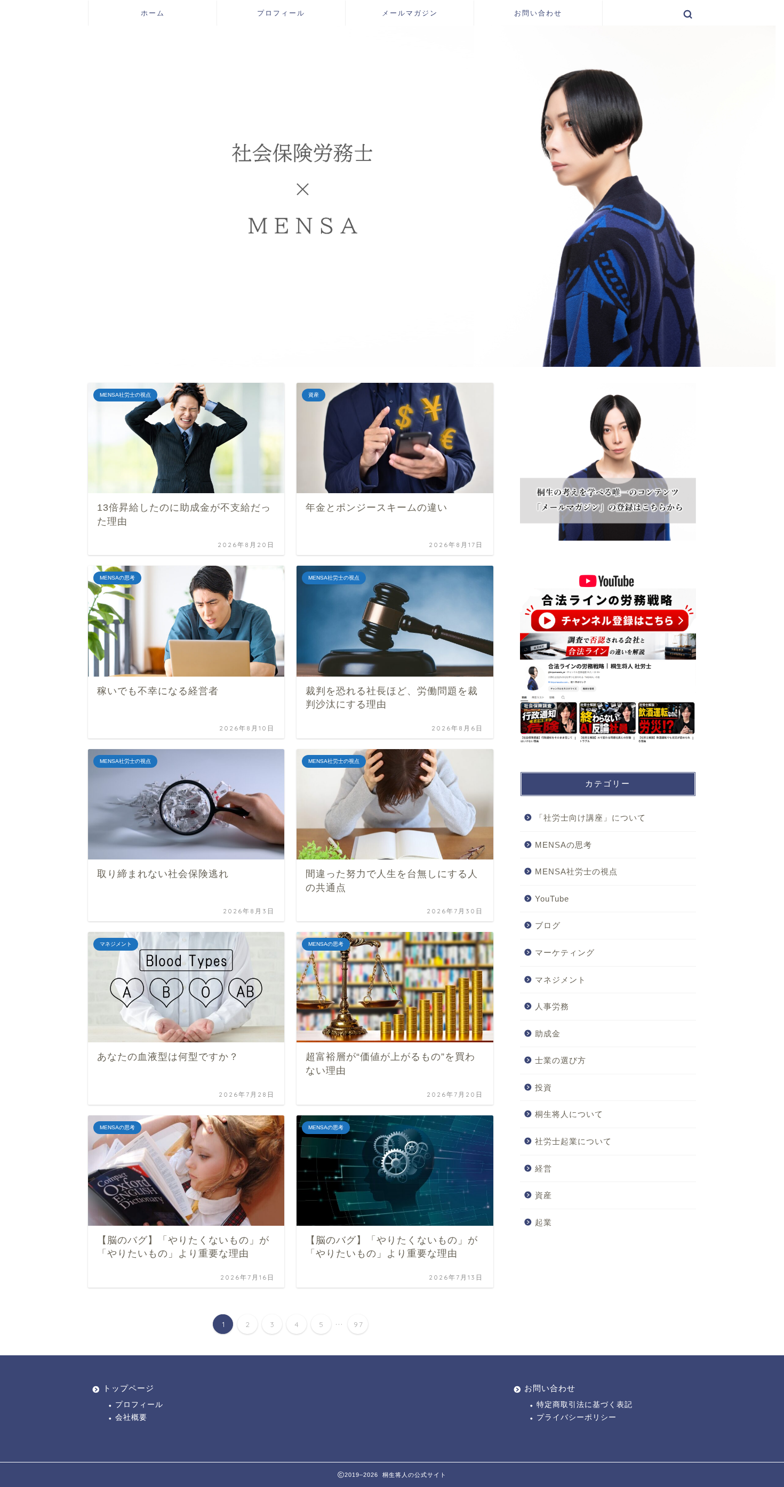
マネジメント (560, 979)
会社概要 (131, 1417)
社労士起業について (573, 1141)
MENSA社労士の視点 (576, 871)
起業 (543, 1222)
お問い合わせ (538, 13)
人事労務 (552, 1006)
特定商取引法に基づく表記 (585, 1405)
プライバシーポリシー (577, 1417)
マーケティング (565, 952)
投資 (543, 1087)
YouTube (552, 898)
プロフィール (281, 13)
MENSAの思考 (563, 844)
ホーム (153, 13)
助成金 (548, 1033)
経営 (543, 1168)
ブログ (548, 925)
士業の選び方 (560, 1060)
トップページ (128, 1388)
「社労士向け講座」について (590, 817)
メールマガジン (410, 13)
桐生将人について (569, 1114)
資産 (543, 1195)
